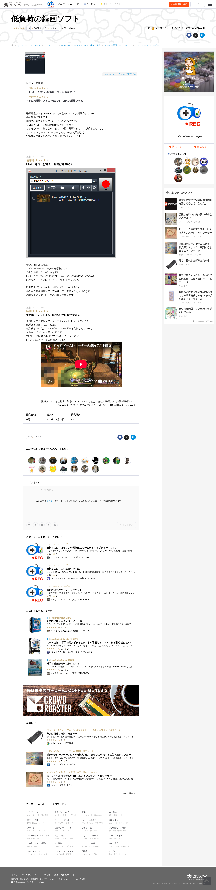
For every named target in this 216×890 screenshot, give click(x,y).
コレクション (114, 820)
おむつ (111, 846)
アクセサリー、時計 (117, 828)
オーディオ (72, 815)
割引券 (96, 846)
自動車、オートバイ (63, 828)
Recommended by (200, 321)
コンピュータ (32, 812)
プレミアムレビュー (31, 875)
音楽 (84, 812)
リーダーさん (161, 27)
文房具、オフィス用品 (36, 843)
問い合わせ (24, 879)
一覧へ (63, 804)
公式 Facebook (19, 882)
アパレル (85, 831)
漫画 (111, 815)
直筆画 (68, 854)
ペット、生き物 (115, 836)
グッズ (41, 823)
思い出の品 (98, 815)
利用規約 (34, 879)
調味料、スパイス (61, 838)
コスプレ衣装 (60, 854)
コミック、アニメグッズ (65, 851)
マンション (86, 854)
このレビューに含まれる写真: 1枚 (120, 74)
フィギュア (59, 823)
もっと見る (128, 793)
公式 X (32, 882)
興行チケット (87, 846)
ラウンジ (15, 875)
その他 (112, 851)
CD (83, 815)
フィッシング (40, 831)
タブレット (35, 815)
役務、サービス (120, 854)
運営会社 (14, 879)
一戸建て (95, 854)
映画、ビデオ (32, 820)
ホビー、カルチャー (90, 820)
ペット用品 (94, 838)
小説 (120, 815)
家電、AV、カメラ (62, 812)
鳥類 (120, 838)
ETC (62, 831)
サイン (29, 854)
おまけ (111, 823)
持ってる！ (177, 146)
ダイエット (31, 838)
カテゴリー (47, 875)
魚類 (111, 838)
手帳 (35, 846)
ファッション (87, 828)
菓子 (71, 838)
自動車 (57, 831)
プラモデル (99, 823)
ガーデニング (60, 846)
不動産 (84, 851)
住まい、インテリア (90, 836)
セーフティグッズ (122, 846)
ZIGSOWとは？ (68, 875)
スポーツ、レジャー (35, 828)
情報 (111, 854)
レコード (89, 815)
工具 (67, 831)
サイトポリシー (65, 879)
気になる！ (202, 146)
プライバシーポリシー (48, 879)
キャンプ (30, 831)
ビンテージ (68, 823)
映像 (64, 815)
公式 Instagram (43, 882)
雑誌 (115, 815)
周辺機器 (44, 815)
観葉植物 (69, 846)
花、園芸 (58, 843)
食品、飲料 (59, 836)
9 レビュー (92, 4)
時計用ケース (122, 831)
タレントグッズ (33, 851)
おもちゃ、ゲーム (62, 820)
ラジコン (90, 823)
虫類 (115, 838)
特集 (56, 875)
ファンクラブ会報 (40, 854)
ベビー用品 (113, 843)
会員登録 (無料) (179, 4)
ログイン (50, 501)
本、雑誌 (113, 812)
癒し (38, 838)
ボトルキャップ (122, 823)
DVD (29, 823)
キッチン (58, 815)
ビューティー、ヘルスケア (38, 836)
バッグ (95, 831)
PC (28, 815)
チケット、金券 (88, 843)
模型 (83, 823)
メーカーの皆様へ (79, 879)
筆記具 (29, 846)
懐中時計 (112, 831)
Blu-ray (35, 823)
